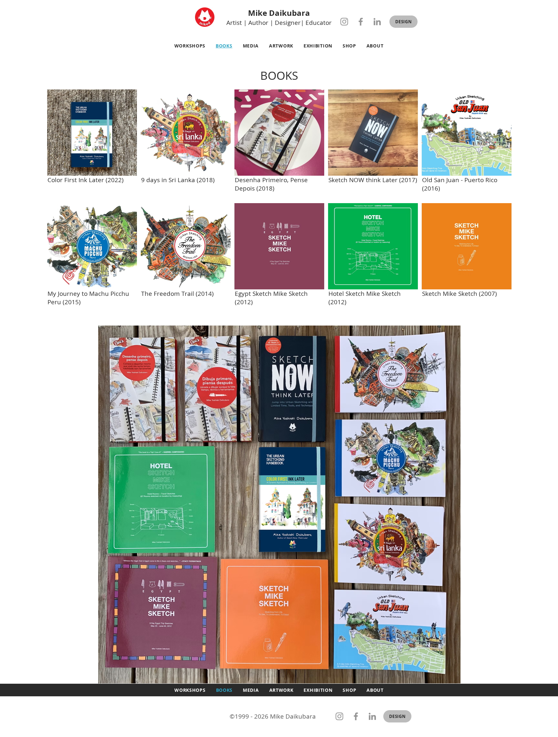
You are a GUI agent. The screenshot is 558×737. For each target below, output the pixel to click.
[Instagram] (344, 21)
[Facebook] (361, 21)
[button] (403, 22)
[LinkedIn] (377, 21)
